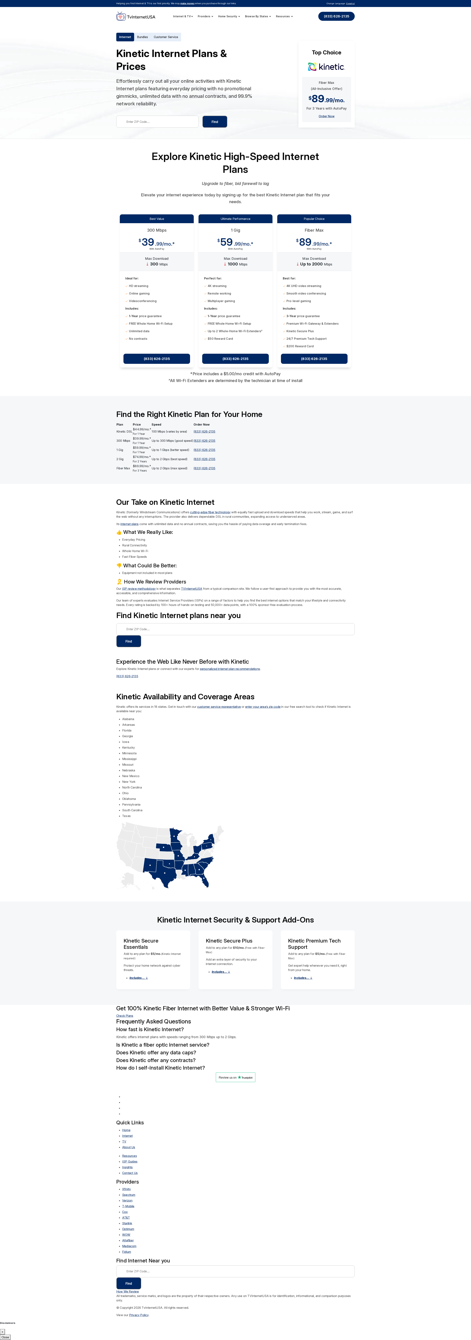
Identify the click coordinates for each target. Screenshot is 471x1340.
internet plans (130, 524)
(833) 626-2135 (336, 16)
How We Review (127, 1291)
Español (350, 3)
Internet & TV (182, 16)
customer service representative (219, 707)
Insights (127, 1167)
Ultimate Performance (235, 219)
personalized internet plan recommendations (230, 669)
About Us (128, 1147)
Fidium (126, 1252)
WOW (126, 1234)
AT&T (126, 1217)
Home (126, 1130)
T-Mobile (128, 1206)
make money (187, 3)
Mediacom (129, 1246)
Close (5, 1337)
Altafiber (128, 1240)
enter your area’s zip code (263, 707)
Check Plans (124, 1016)
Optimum (128, 1229)
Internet (125, 37)
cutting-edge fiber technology (210, 512)
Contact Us (130, 1173)
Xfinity (126, 1189)
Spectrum (128, 1195)
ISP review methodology (139, 588)
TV (124, 1141)
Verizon (127, 1200)
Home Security (228, 16)
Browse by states (257, 16)
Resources (283, 16)
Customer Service (166, 37)
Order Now (326, 116)
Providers (204, 16)
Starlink (127, 1223)
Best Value (157, 219)
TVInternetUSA (191, 588)
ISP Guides (129, 1161)
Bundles (142, 37)
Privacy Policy (139, 1315)
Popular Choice (314, 219)
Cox (125, 1212)
